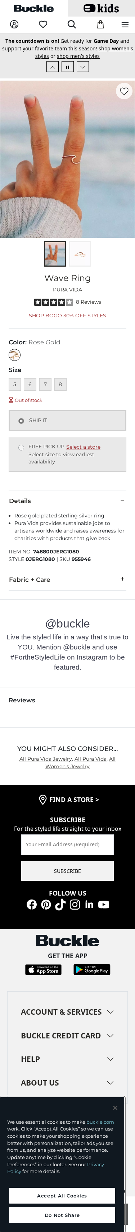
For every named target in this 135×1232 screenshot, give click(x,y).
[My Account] (14, 25)
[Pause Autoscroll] (68, 66)
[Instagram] (75, 904)
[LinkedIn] (89, 904)
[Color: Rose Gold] (14, 355)
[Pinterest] (46, 904)
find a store (74, 799)
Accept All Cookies (62, 1196)
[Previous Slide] (52, 66)
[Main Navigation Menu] (125, 25)
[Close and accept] (115, 1108)
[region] (62, 1164)
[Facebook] (31, 904)
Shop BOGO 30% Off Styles (67, 315)
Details (20, 500)
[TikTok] (60, 904)
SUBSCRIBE (67, 871)
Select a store (83, 447)
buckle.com (100, 1122)
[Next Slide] (83, 66)
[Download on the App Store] (43, 969)
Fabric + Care (29, 579)
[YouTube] (103, 904)
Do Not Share (62, 1215)
